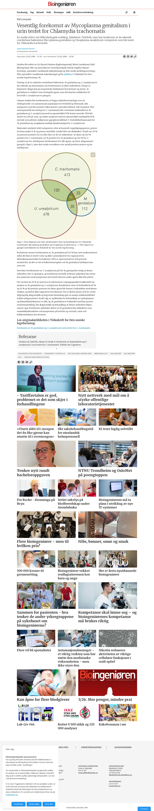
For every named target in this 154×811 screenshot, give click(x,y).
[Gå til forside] (78, 4)
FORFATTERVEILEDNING (91, 747)
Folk (48, 12)
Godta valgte (34, 804)
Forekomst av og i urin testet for (53, 328)
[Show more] (56, 348)
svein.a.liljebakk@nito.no (88, 773)
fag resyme (129, 354)
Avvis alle (49, 804)
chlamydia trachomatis (30, 354)
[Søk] (126, 12)
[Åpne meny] (134, 12)
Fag (32, 12)
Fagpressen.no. (12, 795)
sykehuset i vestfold (55, 354)
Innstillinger (144, 809)
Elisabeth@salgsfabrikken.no (120, 775)
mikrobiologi (101, 354)
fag (20, 357)
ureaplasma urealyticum (36, 357)
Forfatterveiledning (83, 12)
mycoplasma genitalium (79, 354)
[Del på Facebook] (124, 56)
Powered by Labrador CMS (77, 808)
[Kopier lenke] (135, 56)
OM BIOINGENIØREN (123, 747)
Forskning (22, 12)
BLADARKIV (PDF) (60, 747)
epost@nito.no (114, 786)
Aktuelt (40, 12)
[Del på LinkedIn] (128, 56)
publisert (68, 74)
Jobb (68, 12)
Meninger (59, 12)
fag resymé (115, 354)
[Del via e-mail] (131, 56)
